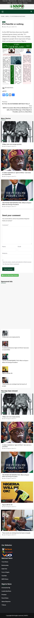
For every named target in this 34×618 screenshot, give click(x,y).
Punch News (5, 598)
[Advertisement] (17, 305)
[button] (2, 11)
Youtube (25, 3)
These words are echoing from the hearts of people (14, 385)
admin (5, 26)
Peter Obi (5, 0)
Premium (4, 594)
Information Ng (6, 587)
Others (9, 3)
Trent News (5, 561)
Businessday (5, 565)
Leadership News (6, 591)
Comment (5, 225)
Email (19, 246)
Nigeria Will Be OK (7, 373)
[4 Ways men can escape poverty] (17, 131)
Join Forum (14, 3)
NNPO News (5, 579)
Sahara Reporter (6, 601)
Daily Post (4, 568)
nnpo (4, 140)
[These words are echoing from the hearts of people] (17, 520)
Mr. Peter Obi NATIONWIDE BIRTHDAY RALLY (16, 102)
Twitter (20, 3)
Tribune (4, 605)
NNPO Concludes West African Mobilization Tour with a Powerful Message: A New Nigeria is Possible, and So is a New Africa (17, 109)
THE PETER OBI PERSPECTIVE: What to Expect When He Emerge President (15, 361)
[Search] (31, 11)
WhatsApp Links (13, 0)
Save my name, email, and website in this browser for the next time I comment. (17, 263)
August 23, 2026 (11, 146)
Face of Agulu (5, 572)
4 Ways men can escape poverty (12, 144)
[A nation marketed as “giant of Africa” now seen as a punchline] (17, 160)
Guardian (4, 575)
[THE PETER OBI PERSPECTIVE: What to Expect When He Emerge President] (17, 190)
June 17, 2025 (11, 26)
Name (4, 246)
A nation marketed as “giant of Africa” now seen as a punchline (15, 348)
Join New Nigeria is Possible (24, 0)
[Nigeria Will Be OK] (17, 492)
